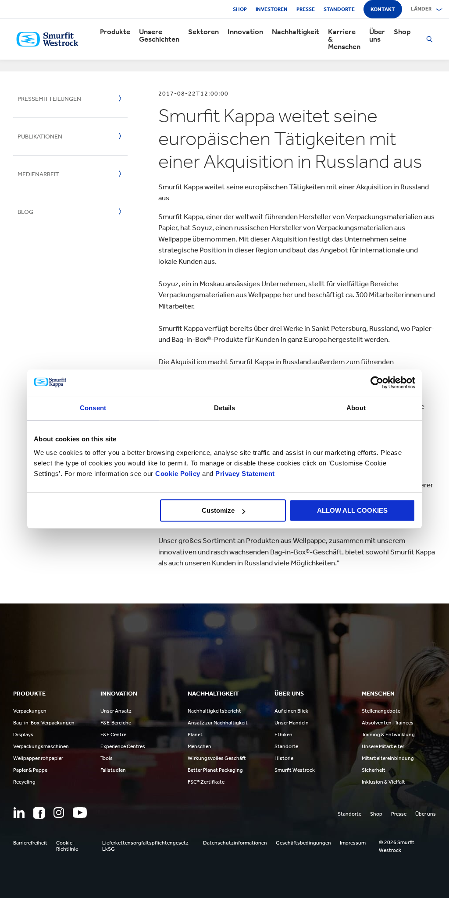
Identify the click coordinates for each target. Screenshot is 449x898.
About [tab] (356, 408)
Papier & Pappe (30, 770)
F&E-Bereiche (115, 723)
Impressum (353, 843)
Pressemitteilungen (49, 99)
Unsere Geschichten (159, 35)
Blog (25, 212)
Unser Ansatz (116, 711)
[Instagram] (58, 812)
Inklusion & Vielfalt (383, 782)
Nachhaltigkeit (295, 31)
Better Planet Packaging (215, 770)
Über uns (377, 35)
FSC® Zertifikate (206, 782)
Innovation (245, 31)
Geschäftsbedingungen (303, 843)
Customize (218, 510)
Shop (240, 9)
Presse (305, 9)
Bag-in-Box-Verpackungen (44, 723)
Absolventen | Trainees (387, 723)
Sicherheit (373, 770)
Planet (195, 734)
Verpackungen (29, 711)
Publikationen (40, 136)
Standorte (339, 9)
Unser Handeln (291, 723)
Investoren (272, 9)
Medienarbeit (38, 174)
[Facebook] (39, 813)
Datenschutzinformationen (235, 843)
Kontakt (383, 9)
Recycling (24, 782)
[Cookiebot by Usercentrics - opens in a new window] (377, 382)
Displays (23, 734)
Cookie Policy (177, 473)
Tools (106, 758)
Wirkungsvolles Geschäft (217, 758)
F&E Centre (113, 734)
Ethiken (283, 734)
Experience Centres (122, 746)
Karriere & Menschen (344, 39)
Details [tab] (224, 408)
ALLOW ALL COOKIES (352, 510)
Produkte (115, 31)
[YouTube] (80, 812)
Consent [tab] (93, 408)
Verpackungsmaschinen (41, 746)
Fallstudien (113, 770)
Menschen (199, 746)
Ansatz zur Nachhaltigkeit (218, 723)
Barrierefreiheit (30, 843)
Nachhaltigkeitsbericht (214, 711)
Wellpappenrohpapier (38, 758)
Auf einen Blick (291, 711)
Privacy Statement (244, 473)
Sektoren (203, 31)
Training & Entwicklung (388, 734)
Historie (283, 758)
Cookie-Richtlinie (67, 846)
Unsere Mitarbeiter (383, 746)
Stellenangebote (381, 711)
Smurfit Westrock (294, 770)
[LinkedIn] (19, 812)
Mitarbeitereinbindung (388, 758)
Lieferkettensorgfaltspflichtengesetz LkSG (145, 846)
